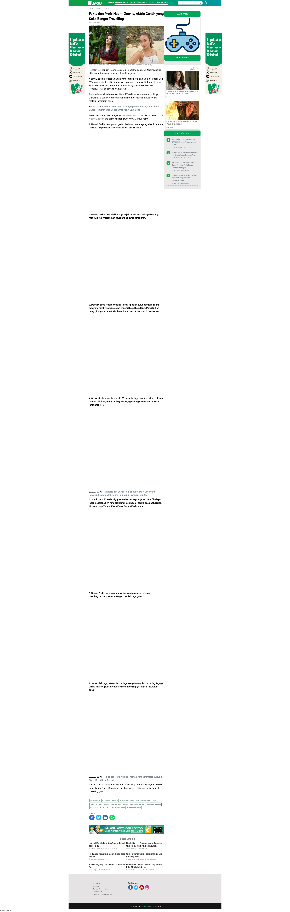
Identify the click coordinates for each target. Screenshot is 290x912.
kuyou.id (145, 906)
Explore (91, 8)
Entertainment (122, 3)
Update (106, 8)
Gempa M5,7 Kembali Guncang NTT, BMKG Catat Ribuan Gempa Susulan (184, 142)
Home (111, 3)
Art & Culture (148, 3)
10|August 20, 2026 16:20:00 (182, 147)
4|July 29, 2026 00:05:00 (181, 183)
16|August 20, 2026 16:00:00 (182, 157)
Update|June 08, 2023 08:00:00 (100, 859)
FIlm (139, 3)
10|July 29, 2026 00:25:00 (182, 170)
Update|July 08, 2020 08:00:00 (100, 870)
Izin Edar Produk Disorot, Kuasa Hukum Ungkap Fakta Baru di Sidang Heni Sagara (183, 165)
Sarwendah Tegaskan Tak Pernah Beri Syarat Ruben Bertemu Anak (184, 153)
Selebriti (98, 8)
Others (164, 3)
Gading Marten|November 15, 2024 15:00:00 (142, 859)
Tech (158, 3)
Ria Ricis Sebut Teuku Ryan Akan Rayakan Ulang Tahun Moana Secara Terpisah (184, 177)
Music (132, 3)
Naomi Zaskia (132, 115)
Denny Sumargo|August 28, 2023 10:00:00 (104, 848)
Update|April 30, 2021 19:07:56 (137, 848)
